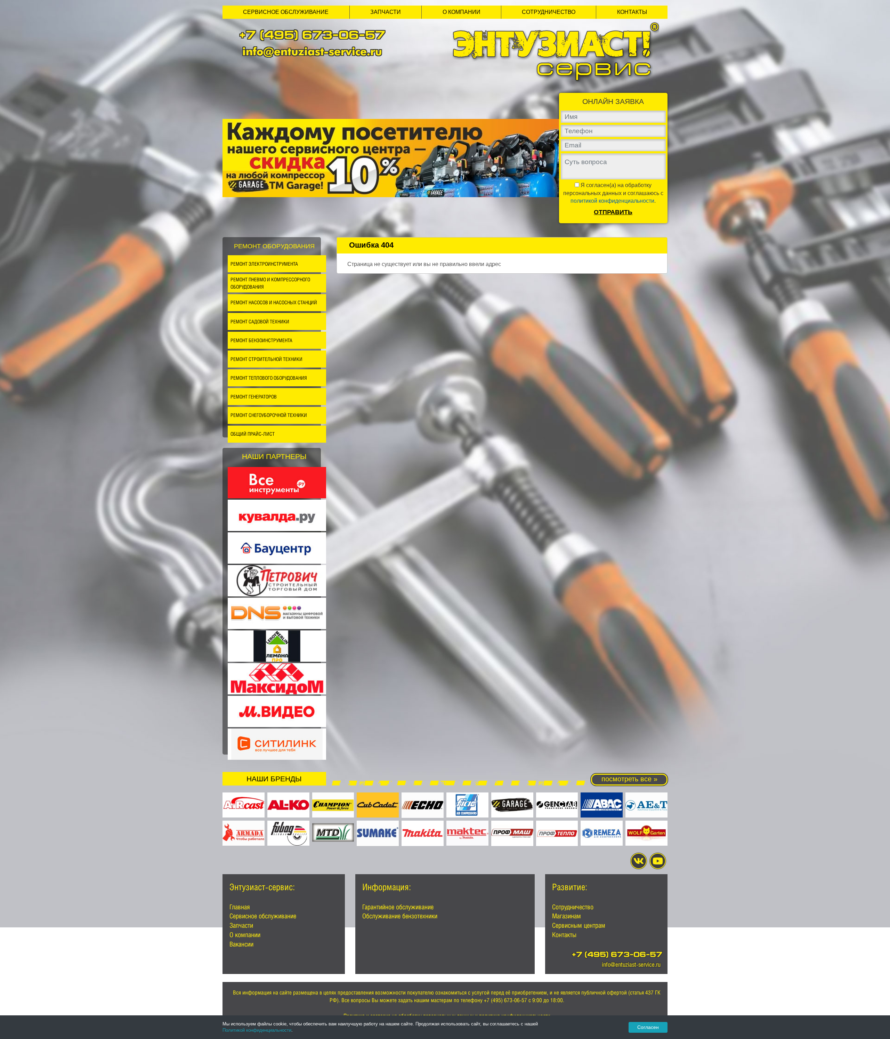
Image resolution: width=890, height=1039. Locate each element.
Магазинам (566, 916)
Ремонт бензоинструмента (261, 340)
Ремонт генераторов (253, 397)
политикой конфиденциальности (612, 201)
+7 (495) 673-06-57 (312, 36)
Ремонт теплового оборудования (268, 378)
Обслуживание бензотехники (399, 916)
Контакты (632, 12)
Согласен (648, 1027)
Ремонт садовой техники (259, 321)
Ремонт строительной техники (266, 359)
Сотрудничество (548, 12)
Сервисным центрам (578, 925)
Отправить (613, 212)
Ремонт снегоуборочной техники (268, 415)
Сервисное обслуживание (286, 12)
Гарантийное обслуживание (398, 907)
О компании (461, 12)
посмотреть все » (629, 779)
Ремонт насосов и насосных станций (273, 302)
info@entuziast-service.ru (312, 51)
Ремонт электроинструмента (264, 264)
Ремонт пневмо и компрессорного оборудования (270, 283)
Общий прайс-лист (252, 434)
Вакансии (241, 944)
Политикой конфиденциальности (256, 1030)
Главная (239, 907)
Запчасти (385, 12)
